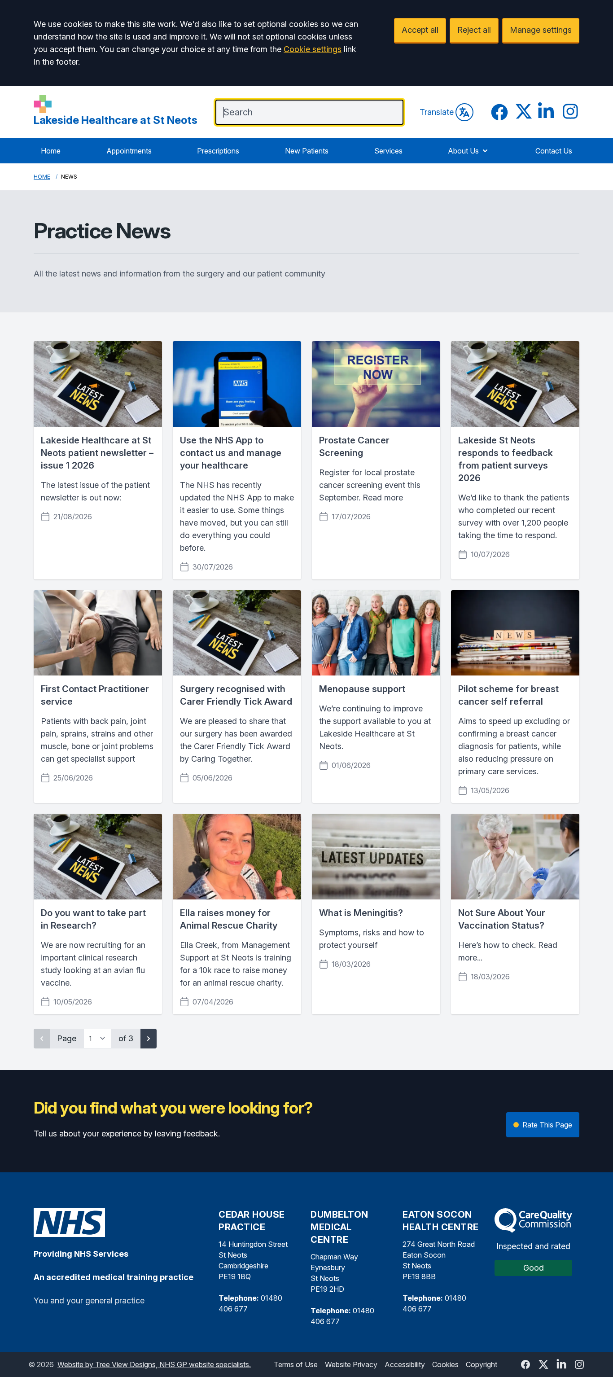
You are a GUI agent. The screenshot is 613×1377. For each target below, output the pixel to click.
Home (51, 150)
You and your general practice (89, 1300)
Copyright (481, 1364)
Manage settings (541, 30)
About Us (463, 150)
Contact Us (553, 150)
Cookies (445, 1364)
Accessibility (405, 1364)
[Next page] (148, 1038)
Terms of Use (296, 1364)
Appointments (129, 150)
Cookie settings (313, 49)
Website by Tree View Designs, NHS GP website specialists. (154, 1364)
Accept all (420, 30)
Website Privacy (351, 1364)
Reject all (474, 30)
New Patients (306, 150)
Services (388, 150)
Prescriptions (218, 150)
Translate (437, 112)
